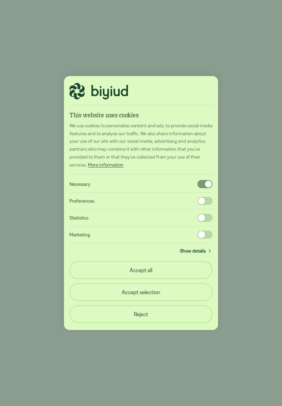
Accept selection (141, 292)
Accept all (141, 270)
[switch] (205, 184)
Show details (193, 251)
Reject (141, 314)
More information (105, 165)
